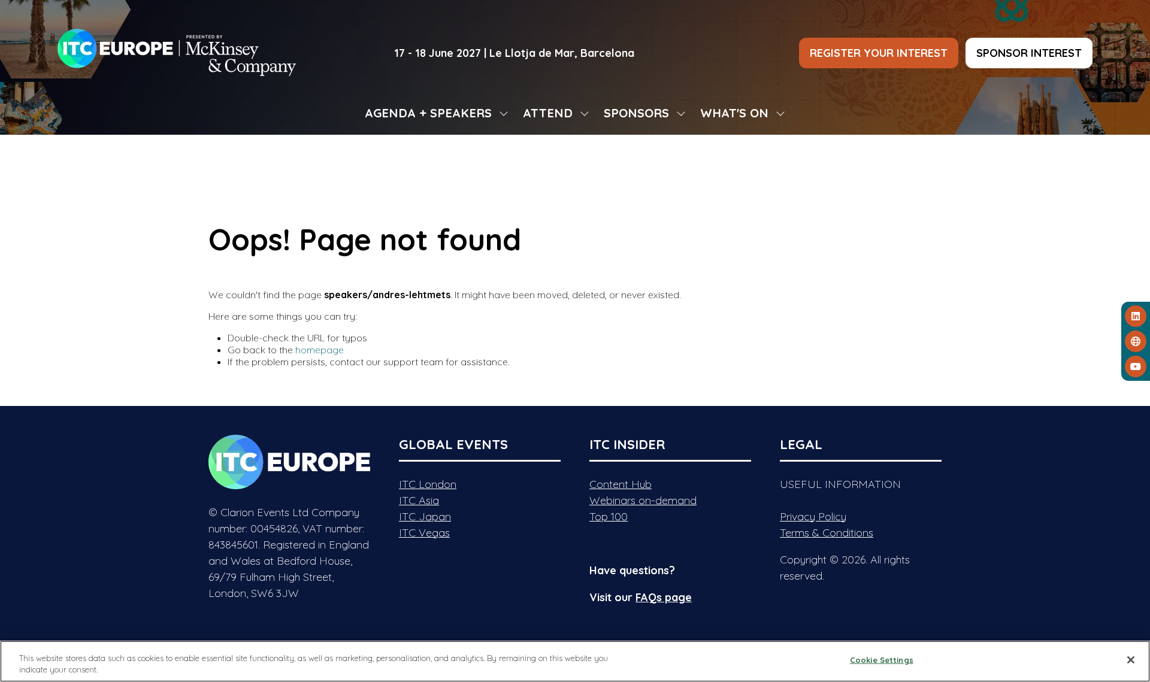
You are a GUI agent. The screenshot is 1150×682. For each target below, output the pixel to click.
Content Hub (620, 484)
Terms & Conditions (826, 532)
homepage (319, 350)
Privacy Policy (813, 516)
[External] (1135, 341)
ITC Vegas (424, 532)
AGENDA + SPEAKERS (428, 112)
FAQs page (663, 597)
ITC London (427, 484)
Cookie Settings (881, 660)
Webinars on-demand (643, 500)
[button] (878, 53)
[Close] (1131, 660)
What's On (734, 112)
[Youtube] (1135, 366)
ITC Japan (425, 516)
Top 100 (608, 516)
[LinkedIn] (1135, 316)
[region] (575, 661)
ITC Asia (419, 500)
